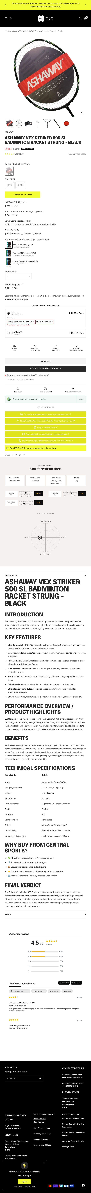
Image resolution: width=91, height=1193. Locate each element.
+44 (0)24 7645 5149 (70, 1086)
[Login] (80, 18)
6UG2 (20, 185)
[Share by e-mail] (24, 455)
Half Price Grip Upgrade (15, 202)
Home (7, 31)
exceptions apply (19, 299)
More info (81, 399)
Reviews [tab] (15, 983)
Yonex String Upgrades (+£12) (18, 221)
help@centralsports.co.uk (72, 1077)
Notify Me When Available (45, 368)
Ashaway (9, 132)
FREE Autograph (12, 284)
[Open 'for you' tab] (83, 1185)
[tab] (28, 984)
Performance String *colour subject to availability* (27, 239)
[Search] (11, 18)
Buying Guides (68, 1147)
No (8, 206)
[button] (45, 313)
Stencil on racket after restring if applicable (24, 211)
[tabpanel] (45, 1011)
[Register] (40, 1078)
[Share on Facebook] (12, 455)
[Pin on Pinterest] (16, 455)
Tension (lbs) (10, 271)
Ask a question (64, 983)
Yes (15, 206)
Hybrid (38, 233)
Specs (8, 914)
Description (11, 575)
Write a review (76, 983)
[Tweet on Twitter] (20, 455)
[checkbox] (67, 991)
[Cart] (85, 18)
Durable (27, 233)
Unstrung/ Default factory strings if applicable (35, 224)
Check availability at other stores (20, 379)
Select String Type (13, 230)
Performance (13, 233)
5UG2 (9, 185)
